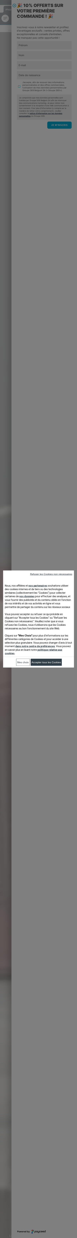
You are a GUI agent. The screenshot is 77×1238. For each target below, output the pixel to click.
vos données (27, 596)
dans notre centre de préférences (35, 646)
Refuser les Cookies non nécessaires (51, 574)
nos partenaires (37, 585)
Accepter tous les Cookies (46, 662)
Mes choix (23, 662)
